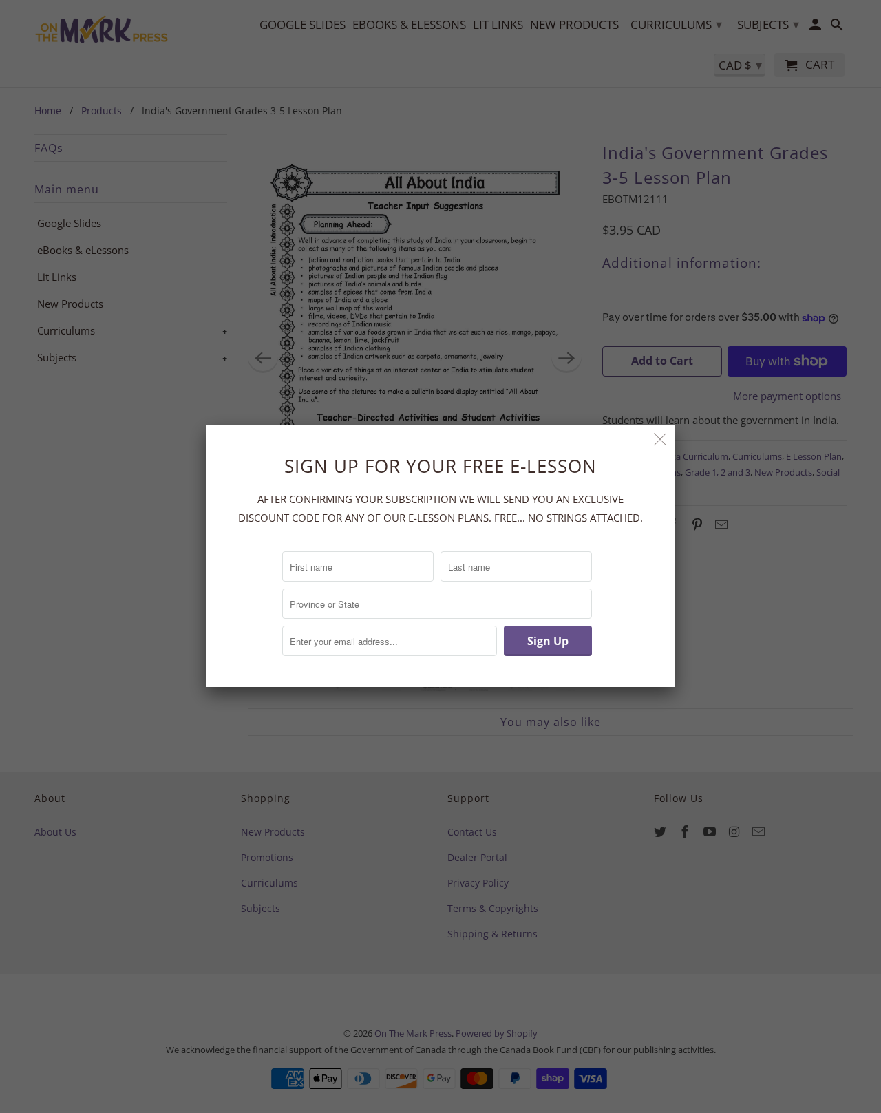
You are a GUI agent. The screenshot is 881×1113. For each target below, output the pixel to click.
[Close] (660, 439)
